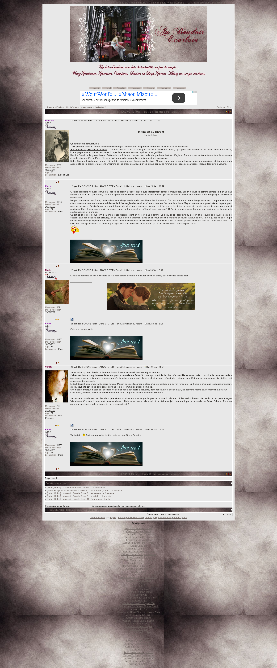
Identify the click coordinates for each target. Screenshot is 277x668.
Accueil (96, 88)
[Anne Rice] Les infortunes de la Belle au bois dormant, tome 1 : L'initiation (84, 490)
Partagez (221, 107)
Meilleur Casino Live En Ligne (138, 620)
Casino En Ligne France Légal (138, 542)
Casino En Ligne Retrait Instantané (166, 2)
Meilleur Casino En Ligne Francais (138, 554)
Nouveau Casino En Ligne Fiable (138, 597)
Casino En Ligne (138, 545)
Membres (150, 88)
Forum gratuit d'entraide (130, 517)
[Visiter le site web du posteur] (72, 320)
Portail (108, 88)
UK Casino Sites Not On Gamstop (204, 2)
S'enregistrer (165, 88)
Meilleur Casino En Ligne (138, 537)
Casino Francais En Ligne (138, 646)
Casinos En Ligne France (138, 580)
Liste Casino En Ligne (138, 557)
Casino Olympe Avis (138, 623)
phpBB (112, 517)
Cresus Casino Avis (138, 609)
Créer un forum (97, 517)
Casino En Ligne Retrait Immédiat (128, 2)
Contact (148, 517)
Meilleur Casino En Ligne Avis (138, 551)
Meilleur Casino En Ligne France (138, 566)
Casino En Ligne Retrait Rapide (91, 2)
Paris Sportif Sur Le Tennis (138, 591)
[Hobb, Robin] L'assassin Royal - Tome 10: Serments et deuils (78, 499)
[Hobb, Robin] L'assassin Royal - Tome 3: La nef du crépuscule (79, 496)
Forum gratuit (180, 517)
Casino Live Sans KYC (138, 635)
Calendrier (121, 88)
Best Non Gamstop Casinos (139, 528)
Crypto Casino (138, 571)
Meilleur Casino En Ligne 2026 (138, 603)
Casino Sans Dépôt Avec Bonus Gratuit (138, 606)
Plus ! (229, 107)
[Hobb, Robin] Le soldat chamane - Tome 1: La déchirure (76, 487)
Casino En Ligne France (138, 531)
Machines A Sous (63, 2)
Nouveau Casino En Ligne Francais (138, 577)
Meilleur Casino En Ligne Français (138, 574)
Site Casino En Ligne (138, 638)
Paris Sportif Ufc (138, 594)
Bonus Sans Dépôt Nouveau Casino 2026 (138, 612)
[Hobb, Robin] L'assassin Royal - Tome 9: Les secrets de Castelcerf (81, 493)
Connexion (181, 88)
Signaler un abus (163, 517)
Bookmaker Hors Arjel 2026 (138, 652)
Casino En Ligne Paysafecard (139, 643)
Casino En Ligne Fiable (138, 534)
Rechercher (136, 88)
